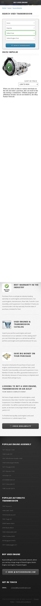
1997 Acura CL (7, 506)
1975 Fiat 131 (6, 475)
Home (4, 8)
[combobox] (20, 23)
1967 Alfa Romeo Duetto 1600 (12, 458)
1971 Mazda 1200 (8, 471)
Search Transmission (21, 45)
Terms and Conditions (23, 602)
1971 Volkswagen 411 (9, 545)
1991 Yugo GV (7, 519)
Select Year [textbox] (10, 33)
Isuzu (9, 8)
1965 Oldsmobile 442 (9, 532)
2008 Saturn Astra (8, 523)
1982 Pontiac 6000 (8, 536)
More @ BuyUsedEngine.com (22, 572)
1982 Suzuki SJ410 (8, 488)
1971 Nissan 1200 (8, 450)
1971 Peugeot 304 (8, 467)
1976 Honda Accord (8, 515)
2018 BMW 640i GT (8, 480)
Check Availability (21, 426)
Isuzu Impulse (17, 8)
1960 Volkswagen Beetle (10, 463)
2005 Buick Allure (8, 528)
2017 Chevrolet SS (8, 484)
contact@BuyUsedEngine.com (21, 588)
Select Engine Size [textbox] (13, 38)
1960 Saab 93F (7, 454)
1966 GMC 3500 (7, 510)
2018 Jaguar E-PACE (8, 541)
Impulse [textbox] (9, 28)
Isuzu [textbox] (8, 23)
